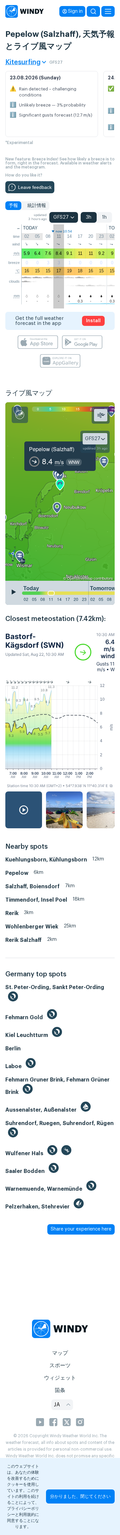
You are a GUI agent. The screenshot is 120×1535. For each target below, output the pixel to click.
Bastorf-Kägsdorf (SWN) (34, 640)
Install (93, 321)
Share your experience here (81, 1229)
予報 (13, 205)
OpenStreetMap (80, 578)
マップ (60, 1353)
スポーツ (60, 1365)
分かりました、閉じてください (80, 1496)
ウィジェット (60, 1378)
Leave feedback (35, 187)
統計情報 (36, 205)
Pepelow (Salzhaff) (51, 449)
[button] (95, 652)
